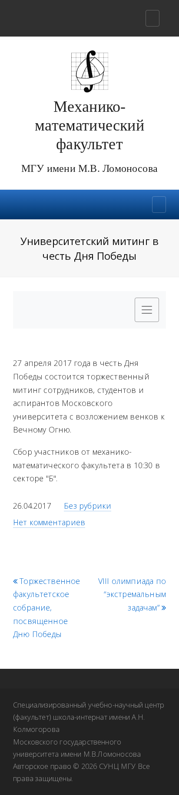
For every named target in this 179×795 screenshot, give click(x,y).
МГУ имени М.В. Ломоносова (89, 168)
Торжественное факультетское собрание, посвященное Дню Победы (46, 608)
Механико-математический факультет (89, 125)
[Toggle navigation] (152, 18)
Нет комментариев (49, 522)
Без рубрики (87, 505)
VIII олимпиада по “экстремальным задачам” (132, 594)
